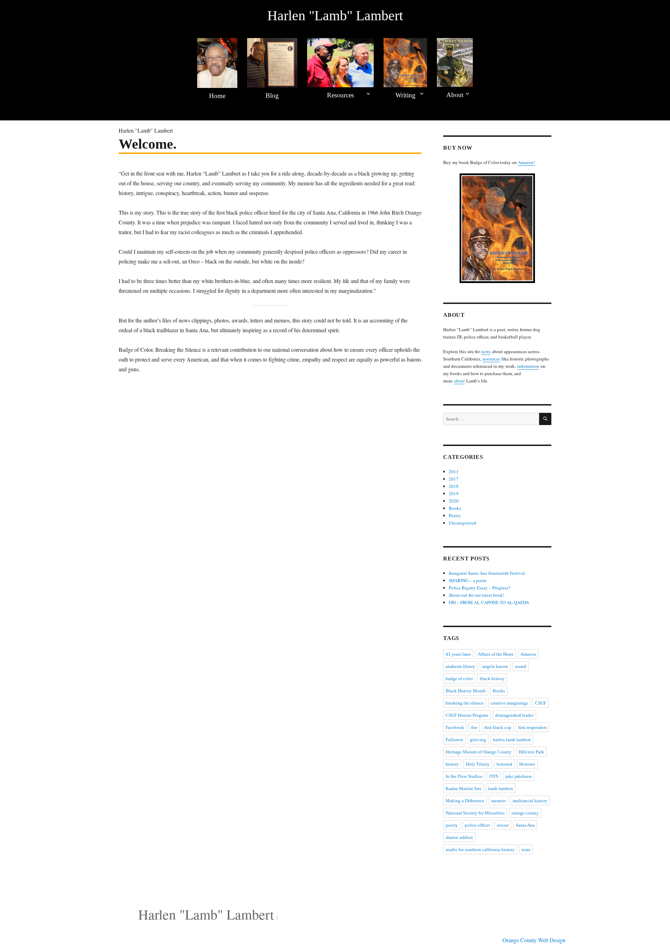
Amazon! (526, 162)
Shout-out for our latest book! (476, 595)
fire (474, 727)
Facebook (455, 727)
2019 (454, 493)
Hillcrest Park (531, 751)
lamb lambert (500, 788)
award (520, 666)
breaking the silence (465, 703)
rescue (503, 825)
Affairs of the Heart (495, 654)
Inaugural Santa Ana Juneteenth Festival (487, 573)
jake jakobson (518, 776)
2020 (454, 501)
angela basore (495, 666)
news (486, 351)
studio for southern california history (480, 849)
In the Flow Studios (464, 776)
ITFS (493, 776)
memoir (498, 800)
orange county (525, 813)
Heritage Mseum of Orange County (479, 751)
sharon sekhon (459, 837)
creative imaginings (509, 703)
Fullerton (454, 739)
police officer (477, 825)
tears (526, 849)
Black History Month (466, 690)
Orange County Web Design (533, 940)
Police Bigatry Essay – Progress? (479, 588)
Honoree (527, 764)
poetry (452, 825)
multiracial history (530, 800)
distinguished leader (514, 715)
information (528, 366)
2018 (454, 486)
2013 (454, 471)
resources (491, 359)
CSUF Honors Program (467, 715)
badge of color (459, 678)
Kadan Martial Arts (463, 788)
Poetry (455, 515)
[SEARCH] (545, 419)
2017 (454, 479)
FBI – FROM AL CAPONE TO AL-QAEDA (489, 602)
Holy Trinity (478, 764)
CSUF (540, 703)
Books (455, 508)
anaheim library (460, 666)
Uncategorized (462, 523)
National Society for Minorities (475, 813)
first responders (532, 727)
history (452, 764)
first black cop (497, 727)
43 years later (458, 654)
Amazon (528, 654)
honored (504, 764)
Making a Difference (465, 800)
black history (492, 678)
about (459, 381)
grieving (478, 739)
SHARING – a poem (467, 580)
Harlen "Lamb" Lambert (335, 15)
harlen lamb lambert (512, 739)
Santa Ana (525, 825)
